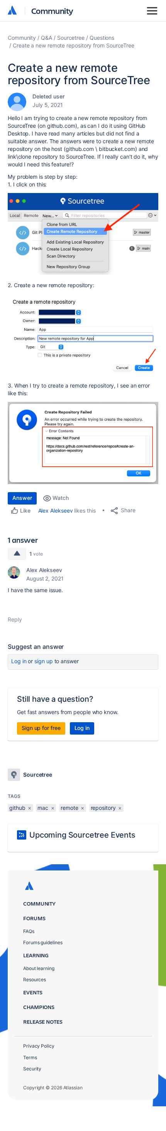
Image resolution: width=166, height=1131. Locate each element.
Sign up (43, 661)
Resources (34, 979)
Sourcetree (71, 37)
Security (32, 1069)
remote (69, 807)
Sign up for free (41, 728)
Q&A (46, 37)
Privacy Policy (38, 1046)
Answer (22, 497)
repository (103, 807)
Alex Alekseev (55, 510)
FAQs (28, 931)
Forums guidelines (43, 942)
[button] (83, 234)
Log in (19, 661)
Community (52, 10)
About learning (38, 968)
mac (42, 807)
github (17, 807)
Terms (30, 1057)
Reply (15, 619)
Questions (102, 37)
